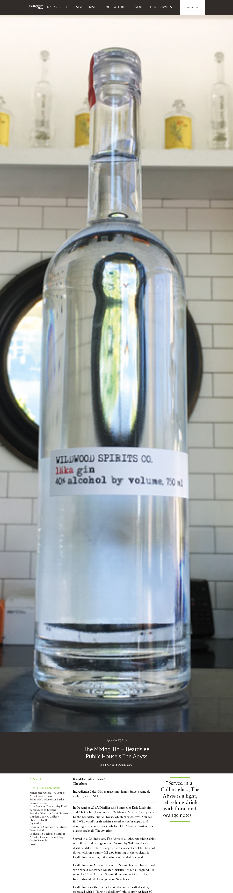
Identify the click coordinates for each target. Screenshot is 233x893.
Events (139, 7)
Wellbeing (122, 7)
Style (80, 7)
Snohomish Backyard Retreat (47, 834)
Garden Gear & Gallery (44, 816)
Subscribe (192, 7)
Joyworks (35, 823)
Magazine (54, 7)
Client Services (160, 7)
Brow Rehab (37, 830)
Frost (33, 844)
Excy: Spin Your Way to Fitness (48, 827)
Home (105, 7)
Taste (93, 7)
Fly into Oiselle (39, 820)
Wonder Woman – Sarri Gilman (49, 813)
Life (69, 7)
